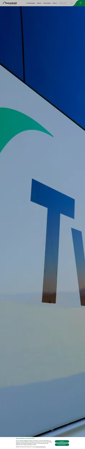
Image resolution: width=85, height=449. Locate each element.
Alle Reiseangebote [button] (31, 3)
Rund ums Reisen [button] (47, 3)
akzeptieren (62, 441)
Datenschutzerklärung (41, 446)
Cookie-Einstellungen (62, 444)
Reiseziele (39, 3)
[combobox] (65, 3)
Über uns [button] (55, 3)
